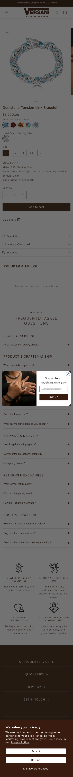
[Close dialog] (68, 374)
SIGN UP (53, 397)
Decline (35, 760)
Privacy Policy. (20, 742)
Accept (36, 751)
